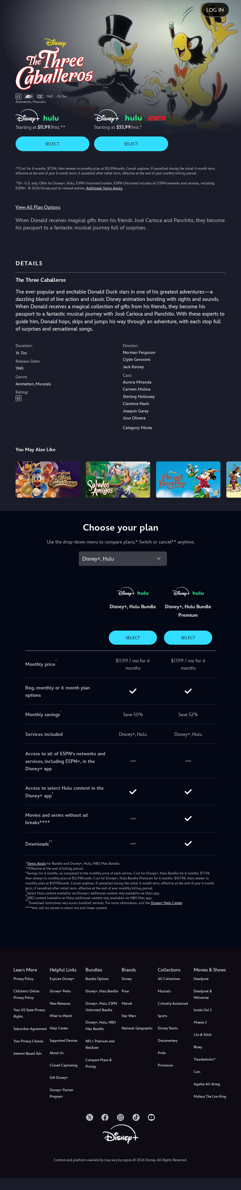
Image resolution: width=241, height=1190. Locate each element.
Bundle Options (97, 979)
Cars (197, 1072)
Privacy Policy (24, 979)
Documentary (168, 1041)
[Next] (231, 478)
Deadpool (201, 979)
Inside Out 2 (203, 1010)
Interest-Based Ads (28, 1053)
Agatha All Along (207, 1084)
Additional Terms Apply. (104, 188)
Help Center (59, 1028)
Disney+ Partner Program (61, 1093)
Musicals (164, 991)
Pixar (125, 991)
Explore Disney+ (62, 979)
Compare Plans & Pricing (99, 1063)
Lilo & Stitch (203, 1035)
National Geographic (137, 1028)
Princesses (165, 1065)
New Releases (60, 1003)
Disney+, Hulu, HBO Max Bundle (101, 1025)
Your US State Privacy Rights (29, 1013)
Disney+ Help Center (166, 903)
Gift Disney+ (59, 1078)
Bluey (198, 1047)
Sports (162, 1016)
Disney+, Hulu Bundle (102, 991)
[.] (89, 1117)
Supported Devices (64, 1041)
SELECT (52, 143)
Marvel (127, 1003)
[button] (66, 970)
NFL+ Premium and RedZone (100, 1044)
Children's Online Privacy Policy (26, 994)
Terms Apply (36, 863)
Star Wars (129, 1016)
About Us (57, 1053)
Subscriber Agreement (30, 1029)
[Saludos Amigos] (118, 479)
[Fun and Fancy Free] (188, 479)
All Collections (169, 979)
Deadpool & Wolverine (203, 994)
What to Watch (61, 1016)
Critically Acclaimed (173, 1003)
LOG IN (215, 10)
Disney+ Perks (60, 991)
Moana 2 (200, 1022)
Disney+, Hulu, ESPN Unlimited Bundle (101, 1006)
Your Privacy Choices (28, 1041)
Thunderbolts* (204, 1059)
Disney (127, 979)
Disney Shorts (168, 1028)
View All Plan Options (38, 207)
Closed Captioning (64, 1065)
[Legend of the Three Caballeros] (48, 479)
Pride (162, 1053)
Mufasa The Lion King (210, 1096)
